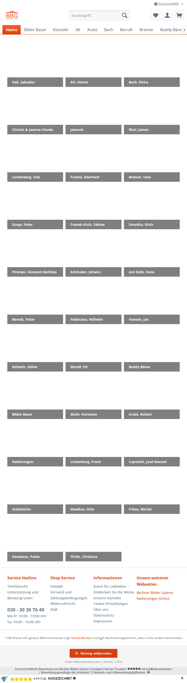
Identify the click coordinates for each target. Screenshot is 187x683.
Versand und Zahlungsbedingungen (68, 595)
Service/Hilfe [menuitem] (169, 4)
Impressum (103, 621)
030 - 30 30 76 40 (25, 610)
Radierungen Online (153, 598)
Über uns (101, 609)
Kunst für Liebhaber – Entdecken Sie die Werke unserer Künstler (114, 592)
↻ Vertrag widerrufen (93, 653)
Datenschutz (104, 615)
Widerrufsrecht (62, 603)
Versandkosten (81, 638)
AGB (53, 609)
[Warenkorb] (179, 15)
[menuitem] (99, 15)
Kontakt (56, 586)
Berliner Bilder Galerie (155, 592)
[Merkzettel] (155, 15)
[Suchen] (125, 15)
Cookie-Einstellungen (111, 603)
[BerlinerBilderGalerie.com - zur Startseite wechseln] (12, 16)
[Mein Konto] (167, 15)
